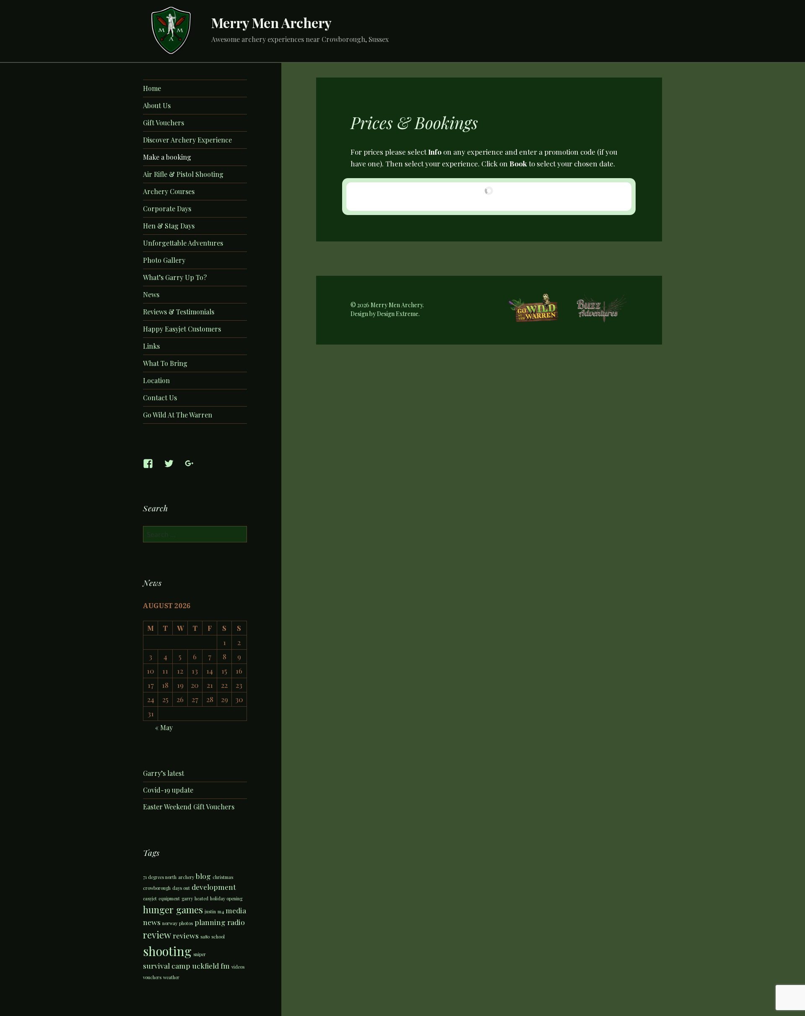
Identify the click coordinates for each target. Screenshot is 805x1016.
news (152, 922)
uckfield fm (211, 965)
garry (187, 898)
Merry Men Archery (271, 22)
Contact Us (160, 397)
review (157, 934)
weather (171, 977)
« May (164, 727)
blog (203, 876)
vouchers (152, 977)
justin (210, 911)
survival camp (166, 965)
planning (210, 922)
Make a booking (167, 157)
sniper (199, 954)
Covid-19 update (168, 789)
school (218, 936)
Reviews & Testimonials (178, 311)
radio (236, 922)
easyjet (150, 898)
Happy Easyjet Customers (182, 328)
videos (237, 967)
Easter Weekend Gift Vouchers (188, 806)
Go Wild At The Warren (177, 414)
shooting (167, 951)
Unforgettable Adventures (183, 242)
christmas (223, 877)
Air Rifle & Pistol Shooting (183, 174)
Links (151, 346)
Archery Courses (169, 191)
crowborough (157, 888)
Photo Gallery (164, 260)
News (151, 294)
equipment (169, 898)
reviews (186, 935)
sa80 (205, 936)
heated (201, 898)
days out (181, 888)
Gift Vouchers (163, 122)
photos (186, 923)
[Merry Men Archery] (171, 29)
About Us (157, 105)
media (236, 910)
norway (169, 923)
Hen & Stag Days (169, 225)
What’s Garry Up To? (175, 277)
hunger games (173, 909)
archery (186, 877)
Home (152, 88)
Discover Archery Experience (187, 139)
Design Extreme (397, 314)
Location (156, 380)
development (214, 887)
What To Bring (165, 363)
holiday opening (226, 898)
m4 (221, 911)
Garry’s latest (163, 773)
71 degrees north (160, 877)
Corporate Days (167, 208)
